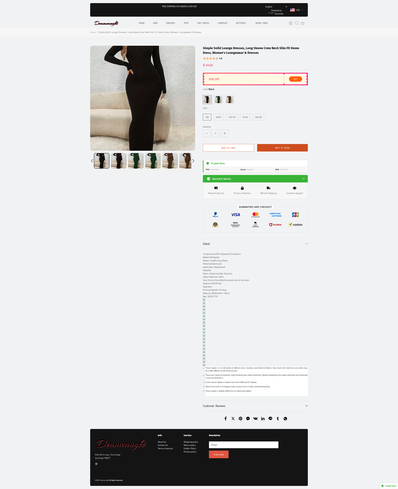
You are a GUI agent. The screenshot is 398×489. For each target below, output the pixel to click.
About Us (162, 441)
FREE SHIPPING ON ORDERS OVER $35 (179, 6)
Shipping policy (191, 441)
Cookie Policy (190, 448)
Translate (279, 13)
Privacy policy (190, 451)
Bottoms (241, 22)
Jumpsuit (222, 22)
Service (187, 435)
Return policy (190, 445)
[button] (92, 161)
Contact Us (163, 445)
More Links (262, 22)
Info (160, 435)
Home (142, 22)
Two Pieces (203, 22)
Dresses (170, 22)
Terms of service (165, 448)
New (155, 22)
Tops (186, 22)
